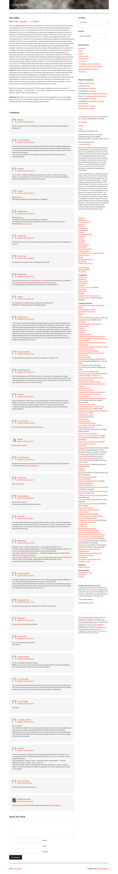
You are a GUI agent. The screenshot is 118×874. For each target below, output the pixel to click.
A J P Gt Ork (21, 421)
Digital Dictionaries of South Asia (88, 530)
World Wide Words (84, 421)
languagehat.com (15, 5)
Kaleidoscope (82, 220)
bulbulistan (81, 285)
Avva (80, 230)
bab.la (80, 316)
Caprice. (81, 53)
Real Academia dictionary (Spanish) (89, 394)
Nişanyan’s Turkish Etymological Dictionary (91, 535)
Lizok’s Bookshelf (83, 245)
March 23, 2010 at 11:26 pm (26, 171)
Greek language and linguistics (87, 433)
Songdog (81, 218)
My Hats (80, 126)
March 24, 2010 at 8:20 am (26, 372)
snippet (66, 48)
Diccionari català (83, 396)
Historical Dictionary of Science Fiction (90, 553)
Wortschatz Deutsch (84, 357)
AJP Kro (20, 256)
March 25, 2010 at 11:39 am (26, 543)
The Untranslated (83, 267)
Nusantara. (81, 48)
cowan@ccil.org (33, 466)
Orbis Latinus (82, 446)
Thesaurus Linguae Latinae (86, 373)
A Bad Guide (82, 247)
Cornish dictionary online (86, 415)
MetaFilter (81, 226)
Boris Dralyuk (82, 261)
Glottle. (80, 51)
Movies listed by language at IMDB (89, 549)
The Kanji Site (82, 526)
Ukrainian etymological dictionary (88, 514)
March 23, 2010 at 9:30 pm (26, 122)
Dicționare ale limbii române (87, 404)
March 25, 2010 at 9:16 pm (26, 659)
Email (44, 846)
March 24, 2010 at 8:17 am (26, 354)
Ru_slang (81, 479)
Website (45, 852)
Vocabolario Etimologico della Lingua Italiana (92, 398)
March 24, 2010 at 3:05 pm (26, 498)
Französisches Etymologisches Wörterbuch (91, 392)
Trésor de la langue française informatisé (90, 378)
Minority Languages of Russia (87, 477)
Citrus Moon (82, 574)
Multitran (81, 307)
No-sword (81, 232)
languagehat (23, 21)
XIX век (80, 257)
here (20, 32)
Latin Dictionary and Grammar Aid (88, 371)
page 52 (60, 68)
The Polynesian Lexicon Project (88, 539)
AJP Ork (20, 478)
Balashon (81, 294)
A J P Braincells (22, 720)
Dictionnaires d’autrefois (85, 390)
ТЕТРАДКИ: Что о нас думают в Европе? (91, 253)
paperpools (81, 243)
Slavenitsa (81, 473)
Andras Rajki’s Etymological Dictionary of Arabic (93, 347)
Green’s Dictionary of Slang (86, 311)
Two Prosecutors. (83, 56)
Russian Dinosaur (83, 255)
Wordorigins (82, 322)
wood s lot (81, 224)
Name (44, 840)
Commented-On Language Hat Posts (89, 117)
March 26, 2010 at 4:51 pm (26, 703)
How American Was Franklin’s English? (90, 66)
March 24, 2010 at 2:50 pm (26, 480)
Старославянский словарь (86, 499)
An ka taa (81, 541)
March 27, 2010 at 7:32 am (26, 722)
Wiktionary (81, 314)
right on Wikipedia (54, 805)
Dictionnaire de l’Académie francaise (89, 382)
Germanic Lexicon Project (86, 349)
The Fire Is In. (82, 61)
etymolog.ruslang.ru (84, 464)
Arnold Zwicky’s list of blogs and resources (91, 305)
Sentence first (82, 292)
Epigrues (81, 239)
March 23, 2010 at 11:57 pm (26, 193)
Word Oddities (82, 557)
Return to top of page (15, 868)
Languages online (83, 551)
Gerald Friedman (83, 106)
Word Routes (82, 289)
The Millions (82, 272)
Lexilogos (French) (84, 388)
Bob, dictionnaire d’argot (85, 380)
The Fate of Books (83, 270)
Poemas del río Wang (84, 249)
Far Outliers (81, 241)
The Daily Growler (83, 222)
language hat (22, 352)
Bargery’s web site (84, 545)
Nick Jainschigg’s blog (85, 572)
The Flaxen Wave (83, 251)
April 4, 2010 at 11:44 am (25, 801)
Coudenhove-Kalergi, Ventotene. (88, 69)
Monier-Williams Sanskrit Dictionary (89, 532)
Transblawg (82, 236)
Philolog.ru (81, 471)
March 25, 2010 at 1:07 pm (26, 602)
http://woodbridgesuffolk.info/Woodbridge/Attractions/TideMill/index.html (34, 283)
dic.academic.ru (83, 454)
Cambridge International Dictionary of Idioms (92, 336)
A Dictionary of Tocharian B (86, 520)
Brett (79, 86)
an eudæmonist (83, 228)
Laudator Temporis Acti (85, 263)
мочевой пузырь (27, 224)
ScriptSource (82, 330)
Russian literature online (85, 485)
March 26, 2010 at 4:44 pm (26, 681)
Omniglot (81, 328)
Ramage (81, 577)
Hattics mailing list (83, 567)
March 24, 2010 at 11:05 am (26, 423)
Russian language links (85, 483)
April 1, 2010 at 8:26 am (25, 783)
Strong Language (83, 298)
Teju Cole (97, 586)
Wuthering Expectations (85, 259)
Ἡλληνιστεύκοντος (84, 287)
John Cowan (21, 457)
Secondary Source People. (99, 93)
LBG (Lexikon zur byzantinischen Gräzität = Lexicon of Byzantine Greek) (91, 443)
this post (14, 99)
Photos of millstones (18, 624)
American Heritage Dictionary (87, 309)
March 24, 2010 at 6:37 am (26, 276)
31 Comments (35, 21)
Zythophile (21, 317)
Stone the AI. (90, 83)
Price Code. (82, 72)
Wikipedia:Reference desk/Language (89, 324)
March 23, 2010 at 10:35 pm (26, 142)
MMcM (20, 618)
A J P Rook (21, 701)
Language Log (82, 277)
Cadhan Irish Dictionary (85, 409)
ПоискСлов (82, 456)
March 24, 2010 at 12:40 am (26, 213)
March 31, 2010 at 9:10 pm (26, 750)
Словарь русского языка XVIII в (88, 504)
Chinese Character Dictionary (87, 522)
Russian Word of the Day (86, 508)
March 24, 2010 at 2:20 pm (26, 441)
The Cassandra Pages (85, 234)
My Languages (82, 122)
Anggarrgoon (82, 279)
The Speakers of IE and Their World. (89, 64)
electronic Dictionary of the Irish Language (91, 406)
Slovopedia (81, 448)
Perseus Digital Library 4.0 (86, 427)
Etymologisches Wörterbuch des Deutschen (91, 359)
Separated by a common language (88, 296)
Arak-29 (80, 417)
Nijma (19, 516)
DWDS (80, 361)
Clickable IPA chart (84, 320)
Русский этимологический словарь (89, 458)
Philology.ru (82, 468)
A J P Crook (21, 679)
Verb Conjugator (83, 419)
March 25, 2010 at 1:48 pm (26, 620)
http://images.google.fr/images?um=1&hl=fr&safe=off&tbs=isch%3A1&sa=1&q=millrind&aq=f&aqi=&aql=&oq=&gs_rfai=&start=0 (41, 556)
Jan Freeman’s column (89, 559)
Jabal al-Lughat (83, 281)
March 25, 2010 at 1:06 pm (26, 575)
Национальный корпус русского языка (90, 487)
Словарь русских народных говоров (90, 495)
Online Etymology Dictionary (87, 423)
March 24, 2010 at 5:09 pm (26, 518)
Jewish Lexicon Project (85, 334)
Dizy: (79, 400)
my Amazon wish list (84, 144)
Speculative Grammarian (86, 555)
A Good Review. (83, 59)
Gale (49, 327)
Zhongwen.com (83, 524)
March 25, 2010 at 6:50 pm (26, 638)
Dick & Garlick (82, 283)
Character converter (84, 561)
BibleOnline (82, 332)
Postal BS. (86, 86)
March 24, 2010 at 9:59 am (26, 396)
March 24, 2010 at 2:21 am (26, 238)
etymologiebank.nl (84, 365)
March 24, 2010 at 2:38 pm (26, 459)
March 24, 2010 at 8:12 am (26, 319)
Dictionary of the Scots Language (88, 351)
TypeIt (80, 318)
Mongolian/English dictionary (87, 528)
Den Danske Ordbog (84, 367)
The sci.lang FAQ (83, 326)
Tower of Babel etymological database (90, 425)
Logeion (81, 429)
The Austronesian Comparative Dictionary (91, 537)
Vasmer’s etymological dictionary (88, 481)
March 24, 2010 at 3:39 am (26, 258)
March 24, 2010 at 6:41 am (26, 299)
